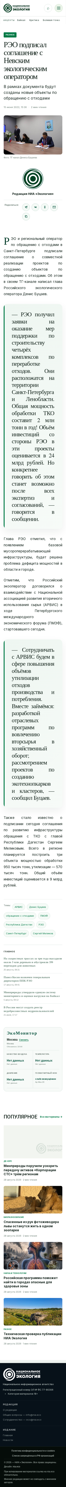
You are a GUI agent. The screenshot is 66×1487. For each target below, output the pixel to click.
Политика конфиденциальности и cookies (33, 1451)
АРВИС (19, 906)
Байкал (21, 20)
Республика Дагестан (19, 924)
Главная (8, 1435)
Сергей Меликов (43, 933)
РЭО (41, 924)
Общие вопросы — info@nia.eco (22, 1414)
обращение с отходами (20, 915)
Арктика (34, 20)
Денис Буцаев (37, 906)
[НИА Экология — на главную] (16, 8)
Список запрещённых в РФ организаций (33, 1455)
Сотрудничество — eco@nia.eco (22, 1419)
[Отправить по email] (54, 207)
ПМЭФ (44, 915)
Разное (10, 35)
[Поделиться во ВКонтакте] (35, 207)
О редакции (10, 1409)
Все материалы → (51, 1116)
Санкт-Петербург (16, 933)
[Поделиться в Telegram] (26, 207)
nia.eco (16, 1466)
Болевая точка (51, 20)
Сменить (24, 1040)
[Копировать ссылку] (26, 216)
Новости (8, 1440)
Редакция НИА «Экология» (33, 194)
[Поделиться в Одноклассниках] (45, 207)
